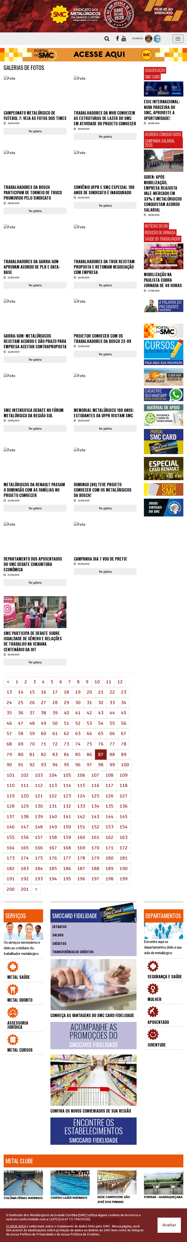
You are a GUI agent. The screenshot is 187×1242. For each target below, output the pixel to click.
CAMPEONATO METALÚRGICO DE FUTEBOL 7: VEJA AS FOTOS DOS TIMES (35, 115)
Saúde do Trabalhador (162, 239)
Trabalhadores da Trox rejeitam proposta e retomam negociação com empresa (104, 267)
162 (109, 837)
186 (67, 868)
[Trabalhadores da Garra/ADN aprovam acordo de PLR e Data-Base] (35, 227)
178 (81, 858)
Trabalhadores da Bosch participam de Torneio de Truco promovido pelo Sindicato (33, 192)
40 (66, 713)
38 (43, 713)
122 (53, 796)
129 (25, 806)
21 (100, 692)
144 (109, 817)
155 (11, 837)
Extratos (59, 926)
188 (95, 868)
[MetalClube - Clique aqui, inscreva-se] (163, 377)
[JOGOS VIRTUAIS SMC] (163, 508)
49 (43, 723)
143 (95, 817)
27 (43, 702)
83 (55, 754)
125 (95, 796)
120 (25, 796)
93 (43, 765)
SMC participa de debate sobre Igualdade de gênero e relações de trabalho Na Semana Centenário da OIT (33, 641)
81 (32, 754)
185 (53, 868)
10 (97, 682)
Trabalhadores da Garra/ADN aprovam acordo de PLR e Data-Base (32, 267)
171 (109, 848)
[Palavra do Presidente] (163, 306)
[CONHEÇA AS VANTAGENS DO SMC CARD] (93, 984)
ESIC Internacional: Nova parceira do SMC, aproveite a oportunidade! (162, 110)
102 (25, 775)
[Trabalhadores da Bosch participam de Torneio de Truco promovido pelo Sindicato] (35, 153)
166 (39, 848)
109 (124, 775)
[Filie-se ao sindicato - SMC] (163, 10)
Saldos (58, 934)
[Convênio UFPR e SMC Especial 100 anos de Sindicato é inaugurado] (105, 153)
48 (32, 723)
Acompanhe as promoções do (93, 1035)
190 (124, 868)
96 (78, 765)
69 (20, 744)
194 (53, 879)
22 (112, 692)
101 (11, 775)
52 (78, 723)
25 (20, 702)
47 (20, 723)
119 (11, 796)
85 (78, 754)
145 (124, 817)
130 (39, 806)
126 (109, 796)
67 (123, 733)
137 (11, 817)
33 (112, 702)
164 (11, 848)
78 (123, 744)
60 (43, 733)
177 (67, 858)
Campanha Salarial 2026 (160, 143)
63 (78, 733)
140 (53, 817)
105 (67, 775)
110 (11, 785)
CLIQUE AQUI (16, 1226)
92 (32, 765)
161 (95, 837)
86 (89, 754)
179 (95, 858)
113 (53, 785)
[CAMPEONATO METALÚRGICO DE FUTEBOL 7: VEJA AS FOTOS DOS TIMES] (35, 78)
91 (20, 765)
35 (9, 713)
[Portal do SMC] (163, 331)
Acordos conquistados (163, 134)
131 (53, 806)
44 (112, 713)
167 (53, 848)
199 (124, 879)
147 (25, 827)
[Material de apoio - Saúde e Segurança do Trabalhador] (163, 415)
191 (11, 879)
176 (53, 858)
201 (25, 889)
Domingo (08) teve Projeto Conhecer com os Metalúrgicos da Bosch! (102, 490)
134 (95, 806)
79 (9, 754)
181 (124, 858)
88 (112, 754)
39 (55, 713)
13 (9, 692)
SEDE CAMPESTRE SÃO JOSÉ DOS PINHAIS (113, 1199)
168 (67, 848)
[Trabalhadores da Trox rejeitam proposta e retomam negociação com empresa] (105, 227)
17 (55, 692)
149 (53, 827)
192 (25, 879)
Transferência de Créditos (73, 951)
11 (108, 682)
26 (32, 702)
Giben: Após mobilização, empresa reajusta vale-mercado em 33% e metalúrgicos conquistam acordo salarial (163, 193)
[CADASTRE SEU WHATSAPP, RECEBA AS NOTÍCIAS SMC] (163, 394)
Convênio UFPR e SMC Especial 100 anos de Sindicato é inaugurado (104, 189)
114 (67, 785)
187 (81, 868)
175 (39, 858)
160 (81, 837)
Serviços (15, 916)
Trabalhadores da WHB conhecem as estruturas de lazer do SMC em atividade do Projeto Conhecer (105, 118)
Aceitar (169, 1225)
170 (95, 848)
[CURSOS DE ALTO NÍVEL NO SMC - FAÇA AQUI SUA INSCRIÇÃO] (163, 352)
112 (39, 785)
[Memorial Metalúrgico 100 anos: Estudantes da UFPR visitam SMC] (105, 376)
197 (95, 879)
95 (66, 765)
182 (11, 868)
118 (124, 785)
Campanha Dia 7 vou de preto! (100, 559)
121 (39, 796)
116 (95, 785)
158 (53, 837)
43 (100, 713)
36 (20, 713)
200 (11, 889)
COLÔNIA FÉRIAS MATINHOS (23, 1198)
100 (125, 765)
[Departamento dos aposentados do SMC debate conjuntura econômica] (35, 524)
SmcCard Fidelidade (74, 916)
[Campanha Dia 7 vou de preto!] (105, 524)
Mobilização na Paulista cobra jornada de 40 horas (163, 280)
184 (39, 868)
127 (124, 796)
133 (81, 806)
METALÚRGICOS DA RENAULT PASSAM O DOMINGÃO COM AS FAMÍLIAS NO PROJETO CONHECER (34, 490)
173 (11, 858)
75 (89, 744)
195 (67, 879)
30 (78, 702)
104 (53, 775)
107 (95, 775)
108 (109, 775)
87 (102, 754)
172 (124, 848)
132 (67, 806)
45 (123, 713)
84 (66, 754)
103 (39, 775)
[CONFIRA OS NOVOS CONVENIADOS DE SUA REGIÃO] (93, 1080)
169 (81, 848)
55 (112, 723)
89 (123, 754)
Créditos (59, 943)
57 (9, 733)
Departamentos (163, 916)
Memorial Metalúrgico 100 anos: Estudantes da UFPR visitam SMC (104, 412)
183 (25, 868)
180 (109, 858)
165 (25, 848)
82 (43, 754)
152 (95, 827)
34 (123, 702)
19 (78, 692)
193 (39, 879)
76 (100, 744)
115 (81, 785)
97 (89, 765)
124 (81, 796)
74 (78, 744)
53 (89, 723)
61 (55, 733)
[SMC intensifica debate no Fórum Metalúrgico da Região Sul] (35, 376)
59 (32, 733)
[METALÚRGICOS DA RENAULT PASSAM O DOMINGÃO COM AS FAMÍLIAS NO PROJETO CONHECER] (35, 450)
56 (123, 723)
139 (39, 817)
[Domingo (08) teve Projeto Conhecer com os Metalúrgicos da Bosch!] (105, 450)
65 (100, 733)
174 (25, 858)
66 (112, 733)
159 (67, 837)
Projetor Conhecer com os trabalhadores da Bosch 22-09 (102, 338)
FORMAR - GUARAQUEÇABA (163, 1197)
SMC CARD (152, 77)
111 (25, 785)
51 (66, 723)
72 (55, 744)
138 (25, 817)
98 (100, 765)
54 (100, 723)
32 (100, 702)
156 (25, 837)
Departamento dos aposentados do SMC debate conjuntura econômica (33, 564)
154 (124, 827)
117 (109, 785)
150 (67, 827)
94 (55, 765)
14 (20, 692)
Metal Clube (19, 1161)
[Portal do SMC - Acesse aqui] (93, 55)
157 (39, 837)
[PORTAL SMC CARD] (163, 441)
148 (39, 827)
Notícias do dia (156, 226)
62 (66, 733)
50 (55, 723)
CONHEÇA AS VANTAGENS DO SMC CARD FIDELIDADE (92, 1015)
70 (32, 744)
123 (67, 796)
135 (109, 806)
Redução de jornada (160, 232)
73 (66, 744)
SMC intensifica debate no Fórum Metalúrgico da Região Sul (34, 412)
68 (9, 744)
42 (89, 713)
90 (9, 765)
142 (81, 817)
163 (124, 837)
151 (81, 827)
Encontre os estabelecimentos (94, 1130)
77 (112, 744)
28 (55, 702)
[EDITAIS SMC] (163, 489)
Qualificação (155, 70)
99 (112, 765)
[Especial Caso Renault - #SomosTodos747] (163, 468)
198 (109, 879)
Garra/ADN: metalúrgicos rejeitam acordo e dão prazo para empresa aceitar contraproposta (35, 341)
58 (20, 733)
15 (32, 692)
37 (32, 713)
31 (89, 702)
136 (124, 806)
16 (43, 692)
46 (9, 723)
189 (109, 868)
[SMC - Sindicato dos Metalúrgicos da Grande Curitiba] (93, 14)
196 (81, 879)
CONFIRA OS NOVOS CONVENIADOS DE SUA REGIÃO (90, 1111)
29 (66, 702)
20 (89, 692)
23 (123, 692)
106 (81, 775)
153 (109, 827)
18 (66, 692)
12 (120, 682)
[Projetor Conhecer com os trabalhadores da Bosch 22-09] (105, 301)
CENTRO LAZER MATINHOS (68, 1198)
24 (9, 702)
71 (43, 744)
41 (78, 713)
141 (67, 817)
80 (20, 754)
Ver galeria (35, 131)
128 (11, 806)
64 (89, 733)
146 (11, 827)
